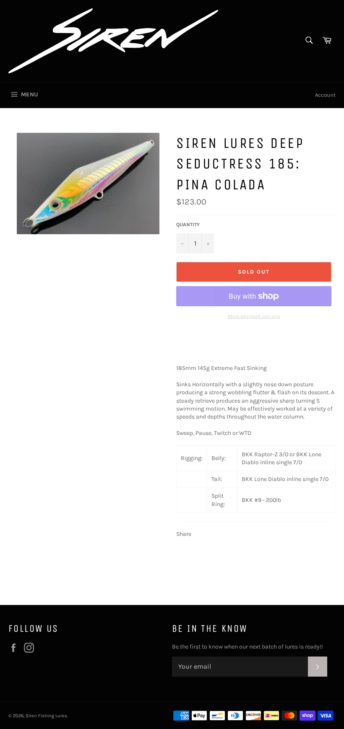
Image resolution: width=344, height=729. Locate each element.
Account (325, 95)
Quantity (188, 224)
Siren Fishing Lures (46, 716)
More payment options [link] (254, 316)
